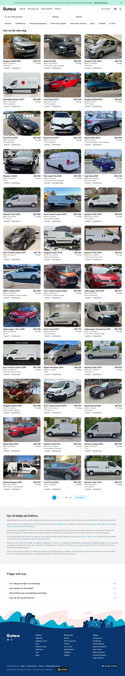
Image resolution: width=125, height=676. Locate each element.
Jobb (37, 652)
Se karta (64, 669)
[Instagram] (11, 640)
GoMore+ (58, 9)
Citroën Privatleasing (99, 655)
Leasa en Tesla (97, 649)
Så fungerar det (33, 9)
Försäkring (67, 652)
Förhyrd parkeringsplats (37, 23)
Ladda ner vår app (40, 646)
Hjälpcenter (39, 638)
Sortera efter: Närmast (78, 23)
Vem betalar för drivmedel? (21, 588)
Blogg (37, 655)
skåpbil (24, 539)
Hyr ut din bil (105, 9)
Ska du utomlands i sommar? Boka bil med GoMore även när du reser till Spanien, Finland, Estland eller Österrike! (61, 3)
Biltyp (92, 23)
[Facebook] (8, 640)
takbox (93, 524)
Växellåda (102, 23)
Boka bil (22, 9)
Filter (114, 23)
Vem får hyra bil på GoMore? (21, 598)
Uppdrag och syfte (41, 641)
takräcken (108, 524)
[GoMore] (9, 8)
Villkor (23, 666)
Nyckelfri (8, 23)
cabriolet (46, 539)
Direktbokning (20, 23)
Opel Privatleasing (98, 644)
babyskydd (31, 526)
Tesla (84, 537)
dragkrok (60, 524)
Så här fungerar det (70, 641)
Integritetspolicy (31, 666)
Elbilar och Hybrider (99, 652)
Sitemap (41, 666)
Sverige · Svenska (110, 666)
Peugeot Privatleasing (99, 646)
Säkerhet (67, 655)
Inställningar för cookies (52, 666)
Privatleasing (97, 641)
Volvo (94, 537)
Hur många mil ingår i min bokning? (24, 583)
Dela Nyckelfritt (46, 9)
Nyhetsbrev (39, 649)
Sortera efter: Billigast (58, 23)
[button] (122, 2)
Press (37, 644)
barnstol (13, 526)
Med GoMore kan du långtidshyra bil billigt (28, 593)
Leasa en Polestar (98, 658)
